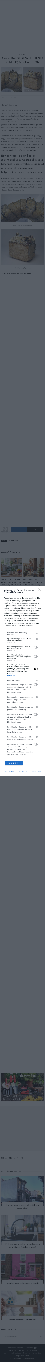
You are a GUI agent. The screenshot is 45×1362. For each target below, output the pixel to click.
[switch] (36, 639)
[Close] (40, 590)
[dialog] (22, 681)
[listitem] (22, 633)
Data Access (22, 772)
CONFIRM (13, 763)
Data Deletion (9, 772)
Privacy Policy (36, 772)
